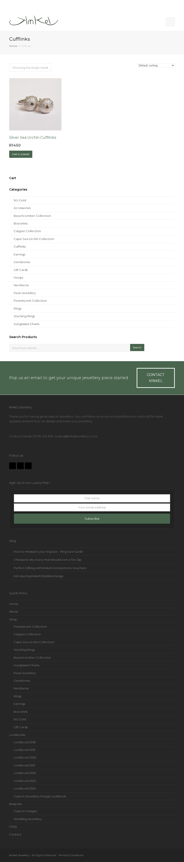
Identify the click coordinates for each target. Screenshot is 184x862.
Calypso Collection (27, 231)
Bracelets (21, 223)
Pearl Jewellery (25, 293)
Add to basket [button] (21, 154)
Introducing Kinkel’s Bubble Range (39, 576)
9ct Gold (20, 200)
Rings (17, 308)
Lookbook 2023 (25, 781)
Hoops (18, 277)
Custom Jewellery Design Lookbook (40, 796)
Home (13, 46)
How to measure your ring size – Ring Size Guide (48, 551)
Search (137, 347)
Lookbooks (17, 735)
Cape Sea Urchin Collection (34, 239)
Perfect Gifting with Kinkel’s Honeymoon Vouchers (50, 568)
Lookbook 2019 (24, 750)
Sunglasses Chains (26, 324)
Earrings (19, 254)
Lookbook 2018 (25, 742)
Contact (15, 834)
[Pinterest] (28, 465)
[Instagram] (20, 465)
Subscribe (92, 518)
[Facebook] (12, 465)
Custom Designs (25, 811)
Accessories (22, 208)
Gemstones (22, 262)
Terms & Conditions (71, 855)
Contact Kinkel (156, 378)
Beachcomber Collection (32, 216)
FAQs (13, 826)
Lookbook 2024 (25, 788)
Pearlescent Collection (30, 300)
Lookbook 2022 (25, 773)
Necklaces (21, 285)
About (13, 611)
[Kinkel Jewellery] (35, 21)
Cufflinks (20, 246)
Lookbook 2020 (25, 757)
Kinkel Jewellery (19, 855)
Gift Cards (21, 270)
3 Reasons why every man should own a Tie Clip (47, 559)
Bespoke (15, 804)
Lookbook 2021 (24, 765)
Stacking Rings (24, 316)
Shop (13, 619)
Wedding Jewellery (28, 819)
